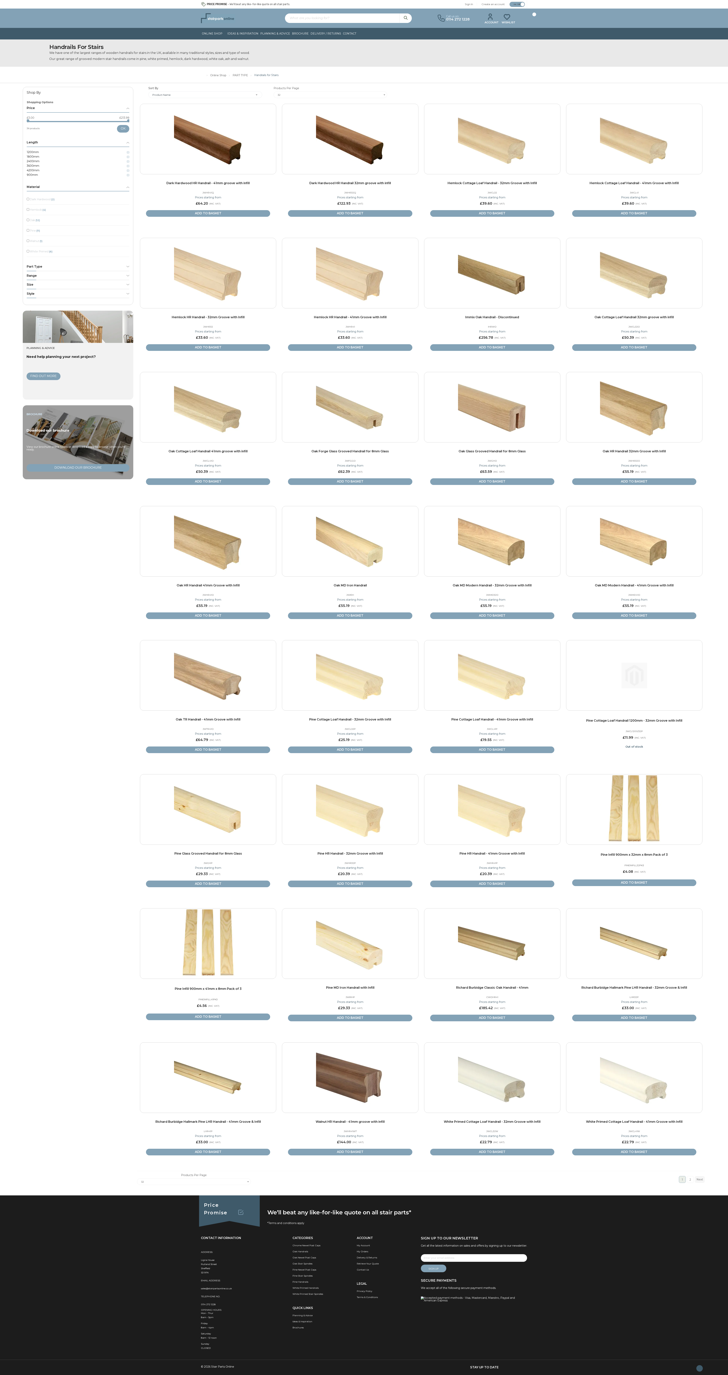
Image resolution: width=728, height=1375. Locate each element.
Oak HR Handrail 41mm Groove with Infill (208, 585)
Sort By (153, 88)
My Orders (362, 1251)
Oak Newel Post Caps (304, 1257)
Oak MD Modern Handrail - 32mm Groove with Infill (492, 585)
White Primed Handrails (306, 1287)
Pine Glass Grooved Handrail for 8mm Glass (208, 853)
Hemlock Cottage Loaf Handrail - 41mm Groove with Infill (634, 183)
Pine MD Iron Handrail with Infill (350, 987)
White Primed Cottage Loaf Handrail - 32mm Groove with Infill (492, 1122)
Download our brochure (78, 467)
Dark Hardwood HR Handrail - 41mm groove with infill (208, 183)
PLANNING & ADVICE (275, 33)
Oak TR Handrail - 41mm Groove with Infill (208, 719)
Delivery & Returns (367, 1257)
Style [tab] (31, 293)
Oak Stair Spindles (302, 1263)
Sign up (433, 1268)
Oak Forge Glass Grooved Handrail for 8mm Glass (350, 451)
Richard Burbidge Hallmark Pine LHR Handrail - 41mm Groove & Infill (208, 1122)
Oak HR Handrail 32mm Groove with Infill (634, 451)
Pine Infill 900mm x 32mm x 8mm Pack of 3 (634, 854)
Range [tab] (32, 275)
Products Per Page (286, 88)
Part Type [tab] (34, 266)
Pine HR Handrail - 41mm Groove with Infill (492, 853)
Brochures (298, 1327)
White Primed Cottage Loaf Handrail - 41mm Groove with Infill (634, 1122)
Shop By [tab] (34, 93)
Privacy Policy (364, 1291)
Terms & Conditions (367, 1297)
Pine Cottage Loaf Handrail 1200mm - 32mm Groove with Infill (634, 720)
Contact (349, 33)
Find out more (43, 376)
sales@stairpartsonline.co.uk (216, 1288)
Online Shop (218, 75)
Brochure (300, 33)
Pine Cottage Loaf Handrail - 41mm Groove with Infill (492, 719)
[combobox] (348, 18)
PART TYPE (241, 75)
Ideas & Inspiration (242, 33)
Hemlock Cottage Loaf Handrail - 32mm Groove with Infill (492, 183)
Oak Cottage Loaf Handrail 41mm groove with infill (208, 451)
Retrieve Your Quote (368, 1263)
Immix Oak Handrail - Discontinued (492, 317)
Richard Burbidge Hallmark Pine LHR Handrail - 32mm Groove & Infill (634, 987)
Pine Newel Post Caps (304, 1269)
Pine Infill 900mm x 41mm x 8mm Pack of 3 (208, 989)
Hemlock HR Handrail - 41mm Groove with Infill (350, 317)
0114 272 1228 (208, 1304)
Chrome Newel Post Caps (306, 1245)
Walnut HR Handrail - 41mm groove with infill (350, 1122)
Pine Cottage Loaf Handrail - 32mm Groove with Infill (350, 719)
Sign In (469, 4)
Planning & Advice (303, 1315)
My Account (363, 1245)
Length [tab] (32, 142)
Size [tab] (30, 284)
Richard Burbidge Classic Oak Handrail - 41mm (492, 987)
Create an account (493, 4)
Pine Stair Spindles (303, 1275)
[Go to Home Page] (203, 74)
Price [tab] (31, 108)
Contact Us (363, 1269)
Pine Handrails (300, 1281)
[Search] (405, 18)
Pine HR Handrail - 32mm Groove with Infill (350, 853)
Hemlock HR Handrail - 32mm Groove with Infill (208, 317)
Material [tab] (33, 187)
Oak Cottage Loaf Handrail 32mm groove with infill (634, 317)
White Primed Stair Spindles (308, 1293)
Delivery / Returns (326, 33)
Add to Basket (208, 213)
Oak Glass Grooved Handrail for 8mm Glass (492, 451)
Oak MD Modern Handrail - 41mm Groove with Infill (634, 585)
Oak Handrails (300, 1251)
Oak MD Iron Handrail (350, 585)
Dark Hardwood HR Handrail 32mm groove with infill (350, 183)
